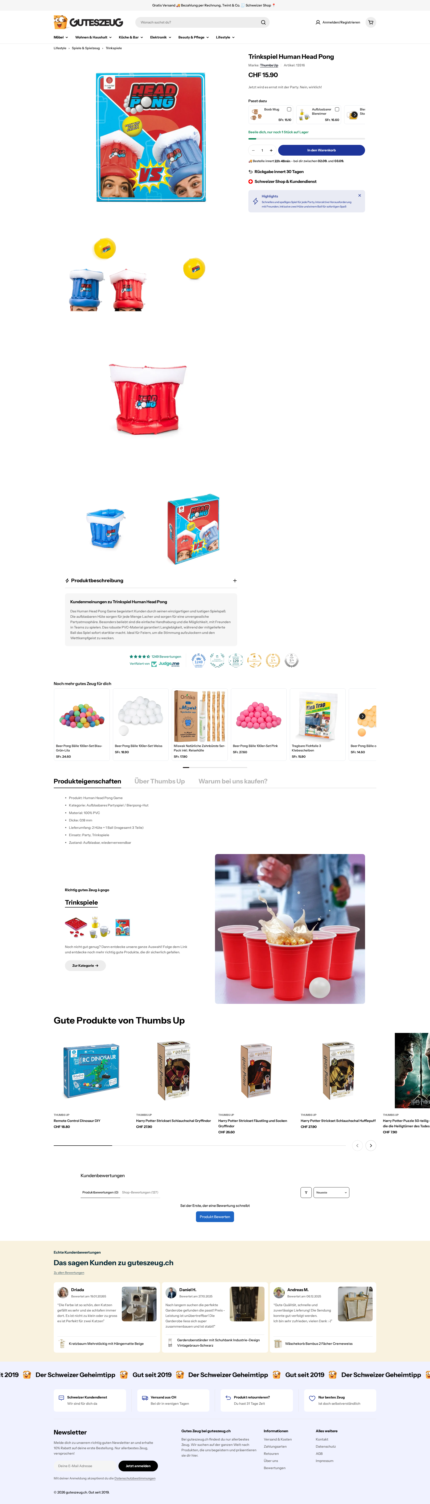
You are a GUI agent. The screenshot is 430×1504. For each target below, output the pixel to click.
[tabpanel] (215, 820)
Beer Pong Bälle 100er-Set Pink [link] (255, 746)
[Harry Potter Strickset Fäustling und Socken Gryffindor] (256, 1070)
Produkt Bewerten (215, 1216)
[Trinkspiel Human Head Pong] (123, 927)
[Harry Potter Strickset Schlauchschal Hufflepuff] (338, 1070)
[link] (256, 114)
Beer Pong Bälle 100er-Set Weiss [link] (138, 746)
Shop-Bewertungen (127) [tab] (140, 1192)
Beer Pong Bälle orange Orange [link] (373, 746)
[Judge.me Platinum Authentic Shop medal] (217, 660)
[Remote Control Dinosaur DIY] (91, 1070)
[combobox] (202, 22)
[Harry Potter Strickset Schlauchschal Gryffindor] (174, 1070)
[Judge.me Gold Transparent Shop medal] (254, 660)
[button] (354, 115)
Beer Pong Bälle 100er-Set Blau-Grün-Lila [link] (79, 748)
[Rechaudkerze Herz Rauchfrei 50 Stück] (76, 927)
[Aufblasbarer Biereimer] (99, 927)
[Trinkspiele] (290, 929)
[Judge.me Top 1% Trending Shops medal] (273, 660)
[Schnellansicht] (123, 1042)
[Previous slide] (357, 1145)
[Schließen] (359, 195)
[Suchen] (263, 22)
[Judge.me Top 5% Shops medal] (291, 660)
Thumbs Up (269, 65)
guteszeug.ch (76, 1492)
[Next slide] (371, 1145)
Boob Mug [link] (271, 109)
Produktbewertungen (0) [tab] (100, 1192)
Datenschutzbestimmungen (134, 1478)
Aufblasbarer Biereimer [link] (321, 111)
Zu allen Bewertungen (69, 1272)
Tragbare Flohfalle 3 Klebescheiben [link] (306, 748)
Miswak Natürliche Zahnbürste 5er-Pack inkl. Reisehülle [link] (199, 748)
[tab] (87, 782)
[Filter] (306, 1192)
